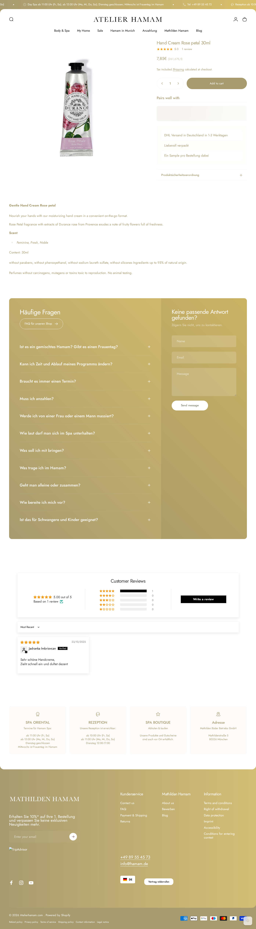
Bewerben (168, 809)
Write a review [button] (203, 599)
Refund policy (15, 922)
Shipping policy (66, 922)
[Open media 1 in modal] (76, 108)
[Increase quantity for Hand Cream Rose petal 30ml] (179, 83)
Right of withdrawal (216, 809)
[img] (30, 642)
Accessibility (212, 828)
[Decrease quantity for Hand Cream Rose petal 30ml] (161, 83)
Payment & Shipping (133, 815)
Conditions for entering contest (219, 836)
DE (130, 879)
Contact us (127, 803)
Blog (165, 815)
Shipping (178, 69)
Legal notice (103, 922)
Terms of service (48, 922)
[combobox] (127, 879)
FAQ (123, 809)
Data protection (214, 815)
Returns (125, 821)
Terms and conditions (218, 803)
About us (168, 803)
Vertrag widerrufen (158, 881)
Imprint (208, 821)
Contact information (85, 922)
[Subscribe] (73, 836)
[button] (107, 591)
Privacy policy (31, 922)
